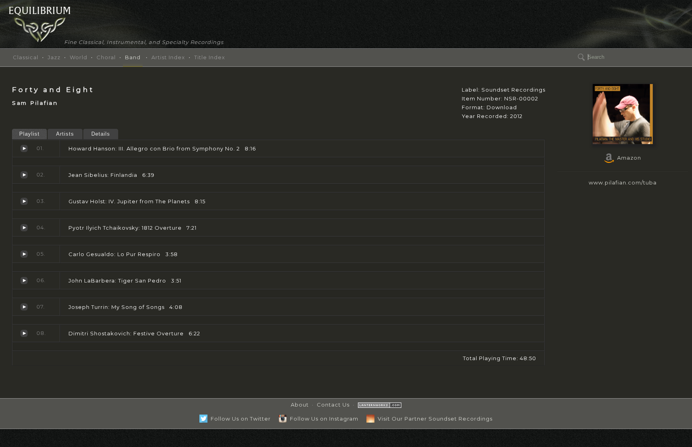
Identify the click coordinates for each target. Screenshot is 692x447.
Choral (106, 57)
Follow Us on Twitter (239, 418)
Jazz (54, 57)
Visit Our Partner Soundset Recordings (433, 418)
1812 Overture (24, 227)
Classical (25, 57)
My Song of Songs (24, 307)
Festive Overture (24, 333)
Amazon (627, 157)
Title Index (209, 57)
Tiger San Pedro (24, 280)
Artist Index (168, 57)
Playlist (29, 134)
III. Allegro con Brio (24, 148)
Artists (65, 134)
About (300, 404)
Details (100, 134)
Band (133, 57)
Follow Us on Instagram (322, 418)
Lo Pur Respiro (24, 254)
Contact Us (333, 404)
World (78, 57)
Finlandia (24, 174)
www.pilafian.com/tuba (623, 182)
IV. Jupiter (24, 201)
